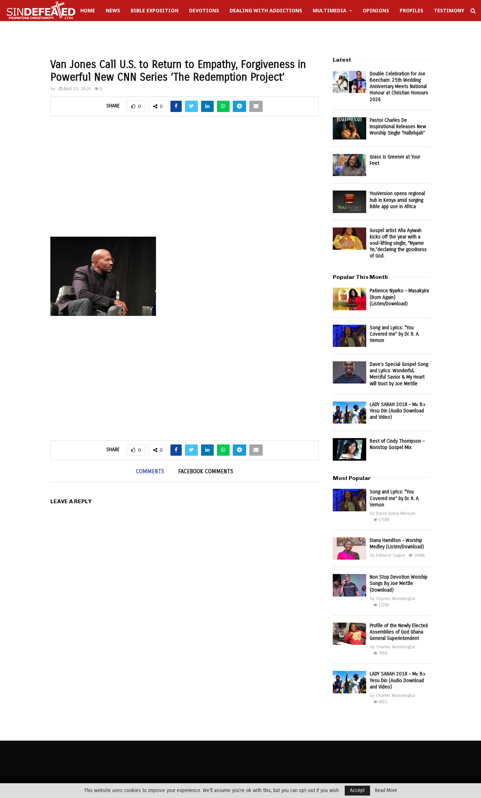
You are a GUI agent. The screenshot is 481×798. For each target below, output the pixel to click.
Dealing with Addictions (266, 10)
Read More (386, 790)
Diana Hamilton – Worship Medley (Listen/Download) (397, 543)
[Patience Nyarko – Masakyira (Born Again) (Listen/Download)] (349, 299)
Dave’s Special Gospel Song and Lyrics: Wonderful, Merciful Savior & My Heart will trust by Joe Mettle (399, 374)
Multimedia (329, 10)
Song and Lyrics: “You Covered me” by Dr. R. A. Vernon (395, 334)
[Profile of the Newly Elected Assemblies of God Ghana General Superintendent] (349, 634)
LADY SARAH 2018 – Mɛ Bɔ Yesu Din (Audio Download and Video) (397, 410)
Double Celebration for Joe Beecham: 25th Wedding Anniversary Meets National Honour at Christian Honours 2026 (399, 86)
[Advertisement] (184, 180)
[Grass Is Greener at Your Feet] (349, 165)
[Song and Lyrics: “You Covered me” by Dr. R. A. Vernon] (349, 336)
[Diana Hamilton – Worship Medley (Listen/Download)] (349, 548)
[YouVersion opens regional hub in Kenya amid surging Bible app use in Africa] (349, 202)
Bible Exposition (155, 10)
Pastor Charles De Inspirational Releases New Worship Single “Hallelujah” (398, 126)
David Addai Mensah (396, 513)
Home (87, 10)
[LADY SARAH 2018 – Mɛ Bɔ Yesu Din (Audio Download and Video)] (349, 412)
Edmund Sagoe (390, 555)
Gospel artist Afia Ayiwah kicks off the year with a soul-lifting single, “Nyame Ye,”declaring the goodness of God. (398, 243)
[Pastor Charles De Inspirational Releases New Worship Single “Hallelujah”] (349, 128)
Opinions (376, 10)
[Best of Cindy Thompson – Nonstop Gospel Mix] (349, 449)
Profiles (411, 10)
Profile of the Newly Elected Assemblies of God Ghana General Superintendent (399, 632)
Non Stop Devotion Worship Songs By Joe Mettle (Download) (398, 583)
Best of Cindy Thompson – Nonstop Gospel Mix (397, 444)
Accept (357, 790)
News (113, 10)
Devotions (204, 10)
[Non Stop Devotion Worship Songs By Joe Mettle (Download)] (349, 585)
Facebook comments (205, 471)
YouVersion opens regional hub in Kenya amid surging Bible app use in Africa (397, 200)
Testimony (449, 10)
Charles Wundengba (395, 598)
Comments (150, 471)
